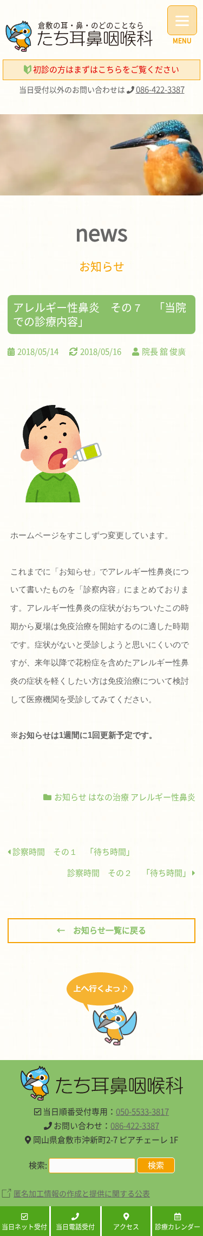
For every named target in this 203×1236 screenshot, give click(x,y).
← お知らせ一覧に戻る (101, 930)
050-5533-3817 (142, 1111)
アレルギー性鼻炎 (162, 797)
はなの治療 (108, 797)
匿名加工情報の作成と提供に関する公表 (82, 1193)
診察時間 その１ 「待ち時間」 (72, 852)
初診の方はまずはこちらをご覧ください (105, 69)
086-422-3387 (160, 89)
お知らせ (70, 797)
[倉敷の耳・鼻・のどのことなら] (79, 49)
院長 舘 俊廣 (164, 351)
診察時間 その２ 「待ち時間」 (129, 873)
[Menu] (182, 20)
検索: (38, 1165)
